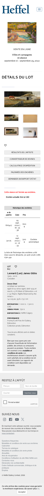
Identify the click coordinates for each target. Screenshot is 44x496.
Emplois (5, 470)
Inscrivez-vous (30, 393)
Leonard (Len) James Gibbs (22, 273)
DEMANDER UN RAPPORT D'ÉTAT (22, 179)
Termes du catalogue (10, 448)
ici (38, 489)
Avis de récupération (10, 455)
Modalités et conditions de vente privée (17, 450)
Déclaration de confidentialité (13, 463)
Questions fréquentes (10, 441)
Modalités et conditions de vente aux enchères (20, 443)
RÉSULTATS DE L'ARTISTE (22, 152)
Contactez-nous (8, 460)
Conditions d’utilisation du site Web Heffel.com (19, 458)
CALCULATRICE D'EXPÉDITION (22, 166)
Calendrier (6, 445)
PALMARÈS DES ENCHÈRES (22, 172)
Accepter (22, 492)
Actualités (5, 453)
